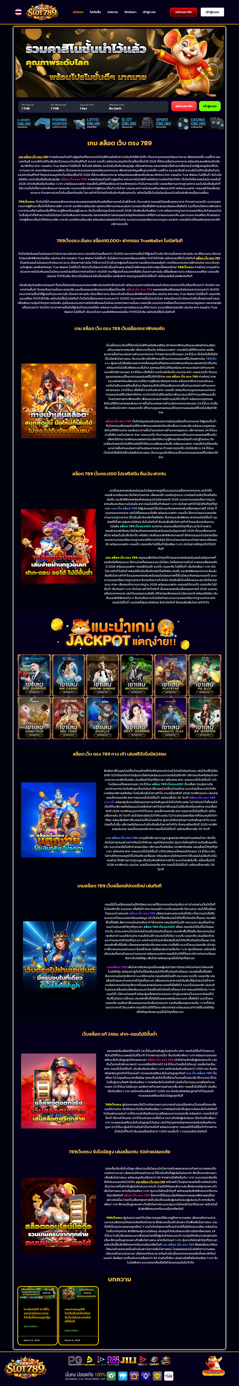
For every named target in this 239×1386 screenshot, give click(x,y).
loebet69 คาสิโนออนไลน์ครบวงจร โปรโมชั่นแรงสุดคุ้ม (37, 1313)
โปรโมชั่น (95, 12)
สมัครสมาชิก (184, 106)
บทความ (112, 12)
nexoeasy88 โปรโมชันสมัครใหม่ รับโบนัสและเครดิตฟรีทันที (78, 1315)
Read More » (31, 1326)
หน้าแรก (78, 12)
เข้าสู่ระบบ (149, 12)
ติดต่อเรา (130, 12)
